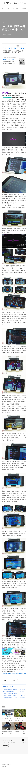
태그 (8, 9)
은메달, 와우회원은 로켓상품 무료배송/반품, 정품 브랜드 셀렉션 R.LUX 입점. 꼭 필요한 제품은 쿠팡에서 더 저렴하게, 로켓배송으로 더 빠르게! (13, 51)
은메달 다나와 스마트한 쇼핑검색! (9, 59)
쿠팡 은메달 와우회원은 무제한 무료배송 (13, 48)
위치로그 (24, 9)
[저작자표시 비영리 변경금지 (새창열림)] (20, 680)
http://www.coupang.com (9, 45)
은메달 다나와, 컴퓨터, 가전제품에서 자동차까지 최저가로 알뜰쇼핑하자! (9, 62)
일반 (4, 686)
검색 (21, 3)
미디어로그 (15, 9)
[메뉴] (25, 3)
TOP (25, 765)
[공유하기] (7, 680)
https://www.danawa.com (9, 57)
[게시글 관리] (9, 680)
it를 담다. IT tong (10, 3)
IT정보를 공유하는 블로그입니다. (8, 742)
